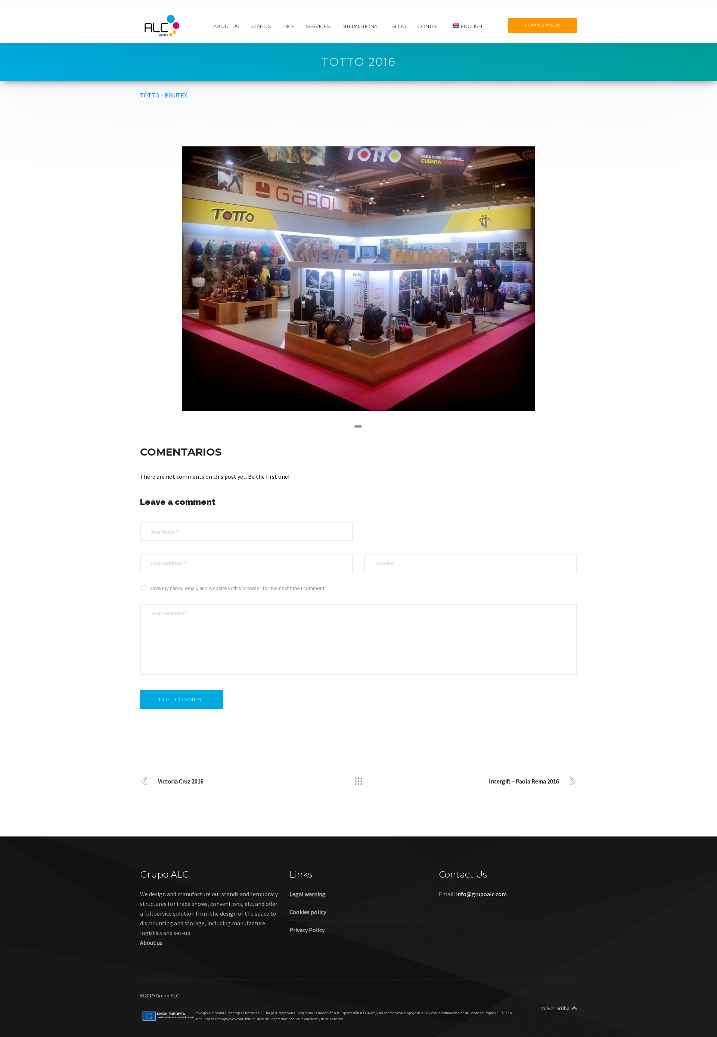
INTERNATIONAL (360, 26)
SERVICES (318, 26)
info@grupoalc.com (481, 894)
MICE (288, 26)
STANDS (261, 26)
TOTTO (149, 95)
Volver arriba (555, 1008)
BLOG (398, 26)
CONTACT (429, 26)
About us (151, 942)
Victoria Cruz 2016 (181, 781)
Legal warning (307, 894)
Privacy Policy (307, 930)
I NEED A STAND (542, 25)
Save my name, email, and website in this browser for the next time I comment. (238, 588)
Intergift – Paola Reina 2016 (524, 781)
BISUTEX (176, 95)
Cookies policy (307, 912)
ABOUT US (226, 26)
